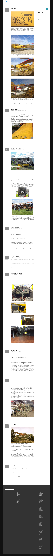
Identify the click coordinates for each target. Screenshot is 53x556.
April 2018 (40, 534)
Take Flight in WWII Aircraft (19, 503)
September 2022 (41, 501)
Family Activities (18, 494)
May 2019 (40, 523)
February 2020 (41, 517)
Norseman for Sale (16, 274)
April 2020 (40, 516)
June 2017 (40, 541)
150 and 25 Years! (14, 424)
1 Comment (16, 110)
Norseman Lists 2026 (40, 15)
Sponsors (17, 501)
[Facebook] (47, 555)
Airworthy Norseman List (16, 465)
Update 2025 (39, 19)
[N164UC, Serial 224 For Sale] (7, 274)
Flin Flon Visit (13, 8)
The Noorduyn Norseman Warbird (18, 379)
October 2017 (40, 538)
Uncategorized (16, 228)
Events (17, 493)
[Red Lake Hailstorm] (7, 110)
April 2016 (40, 548)
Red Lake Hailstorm (15, 109)
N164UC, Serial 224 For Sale (16, 273)
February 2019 (41, 526)
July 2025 (40, 491)
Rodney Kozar (24, 110)
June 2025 (40, 492)
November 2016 (41, 545)
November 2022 (41, 500)
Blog (17, 491)
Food (17, 495)
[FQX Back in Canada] (7, 257)
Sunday (17, 502)
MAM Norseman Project (16, 148)
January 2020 (40, 518)
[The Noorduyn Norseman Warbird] (7, 380)
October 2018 (40, 529)
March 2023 (40, 499)
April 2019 (40, 524)
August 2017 (40, 539)
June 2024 (40, 495)
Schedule (17, 500)
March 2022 (40, 503)
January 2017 (40, 544)
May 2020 (40, 515)
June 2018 (40, 532)
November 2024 (41, 493)
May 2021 (40, 508)
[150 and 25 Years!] (7, 426)
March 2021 (40, 509)
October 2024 (40, 494)
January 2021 (40, 511)
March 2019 (40, 525)
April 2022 (40, 502)
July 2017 (40, 540)
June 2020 (40, 514)
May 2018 (40, 533)
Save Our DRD (18, 499)
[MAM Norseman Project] (7, 149)
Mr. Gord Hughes (40, 16)
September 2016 (41, 546)
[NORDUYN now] (7, 351)
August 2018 (40, 531)
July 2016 (40, 547)
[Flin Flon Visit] (7, 10)
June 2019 (40, 522)
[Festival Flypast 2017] (7, 228)
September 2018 (41, 530)
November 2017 (41, 537)
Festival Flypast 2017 (15, 227)
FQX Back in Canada (15, 256)
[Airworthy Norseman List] (7, 466)
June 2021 (40, 507)
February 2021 (41, 510)
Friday (17, 496)
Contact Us (17, 492)
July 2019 (40, 521)
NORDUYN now (14, 350)
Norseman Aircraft (20, 110)
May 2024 (40, 496)
